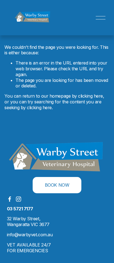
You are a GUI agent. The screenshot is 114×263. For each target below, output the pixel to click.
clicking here (90, 96)
